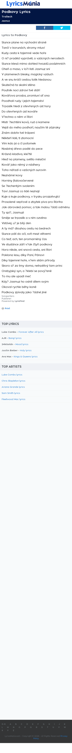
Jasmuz (6, 21)
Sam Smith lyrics (11, 393)
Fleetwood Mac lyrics (13, 399)
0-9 (4, 724)
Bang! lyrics (15, 338)
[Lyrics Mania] (36, 4)
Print (7, 308)
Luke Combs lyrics (12, 375)
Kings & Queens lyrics (26, 357)
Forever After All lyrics (31, 332)
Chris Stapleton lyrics (13, 381)
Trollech (7, 16)
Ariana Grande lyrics (13, 387)
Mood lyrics (21, 344)
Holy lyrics (25, 351)
